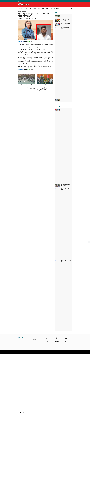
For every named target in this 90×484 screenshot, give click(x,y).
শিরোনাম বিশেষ (24, 11)
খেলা (54, 8)
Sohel (35, 352)
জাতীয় (30, 8)
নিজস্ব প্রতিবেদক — (21, 18)
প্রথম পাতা (20, 8)
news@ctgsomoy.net (60, 1)
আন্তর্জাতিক (34, 8)
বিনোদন (51, 8)
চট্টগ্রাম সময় (22, 352)
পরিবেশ (66, 338)
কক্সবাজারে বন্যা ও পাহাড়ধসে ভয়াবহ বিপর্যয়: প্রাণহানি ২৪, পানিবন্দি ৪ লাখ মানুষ (25, 82)
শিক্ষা (47, 8)
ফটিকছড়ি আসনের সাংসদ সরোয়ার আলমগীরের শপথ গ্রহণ (43, 82)
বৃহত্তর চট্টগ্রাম (57, 341)
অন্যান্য (57, 8)
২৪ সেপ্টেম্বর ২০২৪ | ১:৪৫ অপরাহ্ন (29, 18)
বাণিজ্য (43, 8)
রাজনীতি (39, 8)
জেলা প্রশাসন (66, 340)
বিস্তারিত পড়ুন (20, 90)
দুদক (65, 341)
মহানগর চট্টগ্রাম (25, 8)
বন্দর (65, 337)
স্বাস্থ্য (56, 337)
